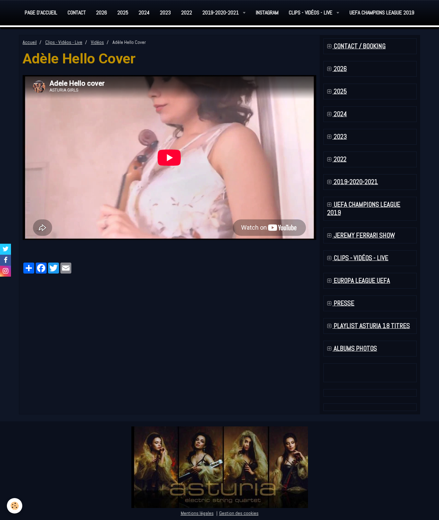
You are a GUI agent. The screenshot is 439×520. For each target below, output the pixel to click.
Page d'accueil (41, 12)
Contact (77, 12)
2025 (122, 12)
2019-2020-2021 (221, 12)
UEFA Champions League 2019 (381, 12)
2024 (144, 12)
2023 (165, 12)
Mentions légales (197, 513)
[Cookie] (14, 505)
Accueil (30, 42)
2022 (186, 12)
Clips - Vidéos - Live (311, 12)
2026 (101, 12)
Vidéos (97, 42)
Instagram (267, 12)
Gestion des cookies (239, 513)
